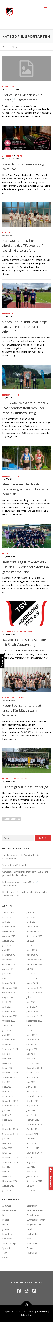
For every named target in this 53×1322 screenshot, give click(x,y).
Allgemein (7, 156)
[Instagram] (26, 1290)
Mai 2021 (6, 1058)
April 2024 (7, 978)
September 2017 (10, 1162)
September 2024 (34, 964)
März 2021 (7, 1063)
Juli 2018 (6, 1138)
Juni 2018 (30, 1138)
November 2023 (34, 987)
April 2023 (7, 1006)
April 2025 (7, 950)
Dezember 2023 (10, 987)
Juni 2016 (6, 1190)
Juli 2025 (30, 940)
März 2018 (7, 1148)
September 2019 (10, 1105)
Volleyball (6, 1257)
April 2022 (7, 1035)
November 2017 (10, 1157)
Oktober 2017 (33, 1157)
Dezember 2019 (34, 1096)
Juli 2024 (30, 969)
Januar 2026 (32, 926)
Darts (18, 156)
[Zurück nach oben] (26, 1304)
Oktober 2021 (33, 1044)
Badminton (8, 87)
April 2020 (31, 1086)
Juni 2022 (6, 1030)
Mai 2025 (30, 945)
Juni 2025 (6, 945)
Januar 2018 (8, 1152)
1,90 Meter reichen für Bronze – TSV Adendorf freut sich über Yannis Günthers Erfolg (25, 408)
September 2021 (10, 1049)
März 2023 (31, 1006)
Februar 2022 (8, 1039)
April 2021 (31, 1058)
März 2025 (31, 950)
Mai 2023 (30, 1002)
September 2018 (10, 1133)
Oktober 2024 (8, 964)
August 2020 (32, 1077)
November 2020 (10, 1072)
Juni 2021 (30, 1053)
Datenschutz (26, 1315)
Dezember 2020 (34, 1068)
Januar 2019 (8, 1124)
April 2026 (7, 921)
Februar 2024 (8, 983)
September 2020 (10, 1077)
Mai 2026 (30, 917)
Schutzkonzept (9, 1243)
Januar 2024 (32, 983)
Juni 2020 (30, 1082)
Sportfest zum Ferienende (14, 865)
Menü (45, 8)
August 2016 (8, 1185)
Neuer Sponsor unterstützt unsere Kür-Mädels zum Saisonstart (21, 710)
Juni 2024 (6, 973)
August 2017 (32, 1162)
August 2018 (32, 1133)
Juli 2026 (30, 912)
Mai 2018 (6, 1143)
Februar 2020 (32, 1091)
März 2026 (31, 921)
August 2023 (8, 997)
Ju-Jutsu (7, 232)
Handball (6, 1224)
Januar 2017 (32, 1176)
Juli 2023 (30, 997)
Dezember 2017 (34, 1152)
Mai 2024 (30, 973)
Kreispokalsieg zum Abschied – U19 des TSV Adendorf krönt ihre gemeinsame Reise (26, 567)
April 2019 (31, 1115)
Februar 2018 (32, 1148)
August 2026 (8, 912)
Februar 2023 (8, 1011)
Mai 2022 (30, 1030)
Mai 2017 (6, 1171)
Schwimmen (32, 1243)
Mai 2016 (30, 1190)
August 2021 (32, 1049)
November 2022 (34, 1016)
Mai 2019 (6, 1115)
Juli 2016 (30, 1185)
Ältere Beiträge (12, 819)
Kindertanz (7, 1233)
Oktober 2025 (8, 936)
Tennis (5, 1252)
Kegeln (29, 1229)
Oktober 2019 (33, 1101)
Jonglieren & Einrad (35, 1224)
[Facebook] (19, 1290)
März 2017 (7, 1176)
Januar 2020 (8, 1096)
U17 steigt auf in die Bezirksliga (25, 787)
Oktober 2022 (8, 1020)
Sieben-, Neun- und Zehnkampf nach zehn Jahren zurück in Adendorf (24, 326)
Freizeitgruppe (33, 1215)
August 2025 (8, 940)
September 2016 (34, 1181)
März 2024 (31, 978)
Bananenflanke (9, 1210)
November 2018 (10, 1129)
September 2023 (34, 992)
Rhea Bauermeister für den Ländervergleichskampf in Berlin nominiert (25, 489)
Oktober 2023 (8, 992)
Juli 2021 (6, 1053)
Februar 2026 (8, 926)
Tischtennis (31, 1252)
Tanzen (30, 1248)
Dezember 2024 (10, 959)
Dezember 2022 (10, 1016)
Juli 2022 (30, 1025)
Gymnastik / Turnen (13, 697)
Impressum (42, 1311)
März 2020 (7, 1091)
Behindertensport (34, 1210)
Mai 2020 (6, 1086)
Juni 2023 (6, 1002)
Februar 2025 (8, 954)
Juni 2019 (30, 1110)
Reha (28, 1238)
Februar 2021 (32, 1063)
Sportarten (20, 778)
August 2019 (32, 1105)
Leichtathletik (10, 313)
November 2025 (34, 931)
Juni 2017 (30, 1167)
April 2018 (31, 1143)
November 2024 (34, 959)
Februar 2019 (32, 1119)
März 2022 (31, 1035)
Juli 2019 (6, 1110)
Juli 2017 (6, 1167)
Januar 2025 (32, 954)
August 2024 (8, 969)
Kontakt (2, 660)
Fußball (7, 554)
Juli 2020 (6, 1082)
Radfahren (7, 1238)
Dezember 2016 (10, 1181)
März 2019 (7, 1119)
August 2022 (8, 1025)
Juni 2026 (6, 917)
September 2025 (34, 936)
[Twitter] (34, 1290)
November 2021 (10, 1044)
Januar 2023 (32, 1011)
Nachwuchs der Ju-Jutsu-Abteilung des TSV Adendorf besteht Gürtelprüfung (22, 245)
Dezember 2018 (34, 1124)
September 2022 (34, 1020)
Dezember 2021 (34, 1039)
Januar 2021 (8, 1068)
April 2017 (31, 1171)
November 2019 (10, 1101)
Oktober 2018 (33, 1129)
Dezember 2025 (10, 931)
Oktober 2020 (33, 1072)
